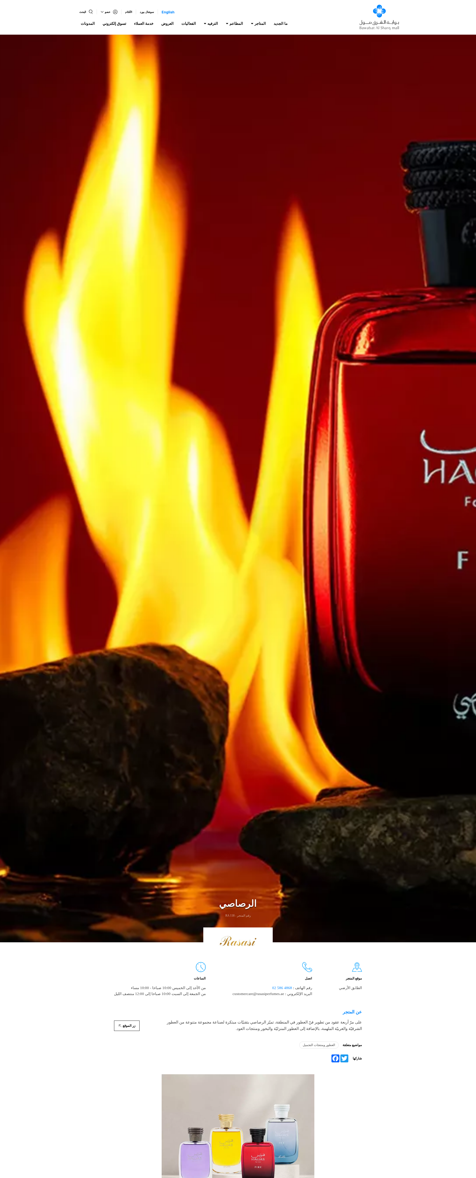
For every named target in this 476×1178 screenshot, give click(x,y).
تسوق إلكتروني (114, 24)
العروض (167, 24)
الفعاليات (188, 24)
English (168, 12)
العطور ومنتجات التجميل (319, 1045)
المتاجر (260, 24)
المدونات (88, 24)
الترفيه (213, 24)
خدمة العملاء (143, 24)
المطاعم (236, 24)
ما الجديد (281, 24)
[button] (86, 12)
